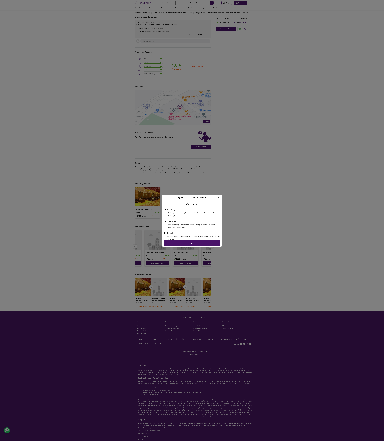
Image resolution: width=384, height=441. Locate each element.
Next (192, 243)
